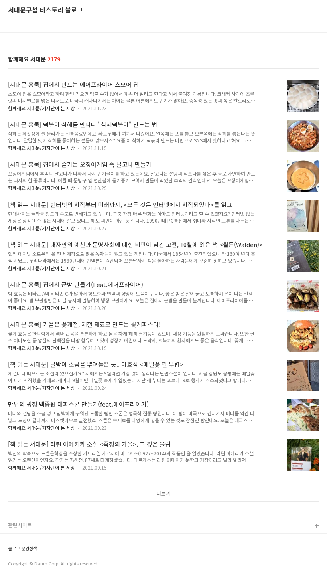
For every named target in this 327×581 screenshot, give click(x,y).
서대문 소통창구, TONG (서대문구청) (48, 539)
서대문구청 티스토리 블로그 (45, 10)
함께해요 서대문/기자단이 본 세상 (41, 108)
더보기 (163, 493)
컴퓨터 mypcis (24, 564)
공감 (13, 551)
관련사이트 (20, 525)
